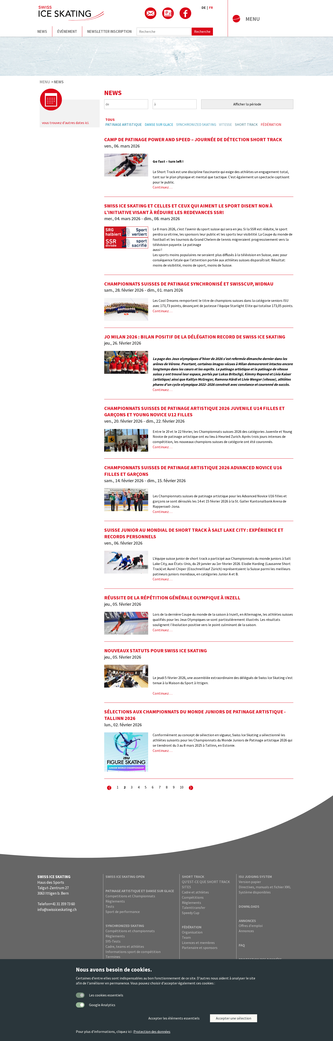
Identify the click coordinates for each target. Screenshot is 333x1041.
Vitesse (225, 124)
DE (204, 7)
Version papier (250, 881)
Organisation (192, 932)
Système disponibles (255, 892)
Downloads (249, 906)
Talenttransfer (193, 907)
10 (181, 787)
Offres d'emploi (251, 925)
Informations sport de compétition (133, 951)
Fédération (271, 124)
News (42, 31)
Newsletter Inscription (109, 31)
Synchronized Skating (196, 124)
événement (67, 31)
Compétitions (193, 897)
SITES (186, 887)
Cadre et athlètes (195, 892)
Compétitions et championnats (130, 931)
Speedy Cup (190, 912)
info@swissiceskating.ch (57, 909)
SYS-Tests (113, 941)
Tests (110, 906)
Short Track (246, 124)
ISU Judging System (255, 876)
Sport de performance (123, 911)
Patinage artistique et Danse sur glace (140, 891)
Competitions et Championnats (130, 896)
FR (211, 7)
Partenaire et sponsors (199, 947)
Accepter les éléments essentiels (174, 1018)
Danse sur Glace (159, 124)
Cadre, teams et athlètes (125, 946)
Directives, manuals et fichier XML (265, 887)
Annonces (247, 920)
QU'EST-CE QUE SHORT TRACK (206, 881)
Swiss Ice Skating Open (125, 876)
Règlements (115, 901)
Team (186, 937)
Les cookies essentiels (106, 995)
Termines (113, 956)
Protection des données (151, 1031)
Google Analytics (102, 1005)
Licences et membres (198, 942)
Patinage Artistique (123, 124)
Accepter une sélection (233, 1018)
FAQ (242, 945)
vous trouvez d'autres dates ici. (65, 122)
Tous (110, 119)
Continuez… (162, 187)
